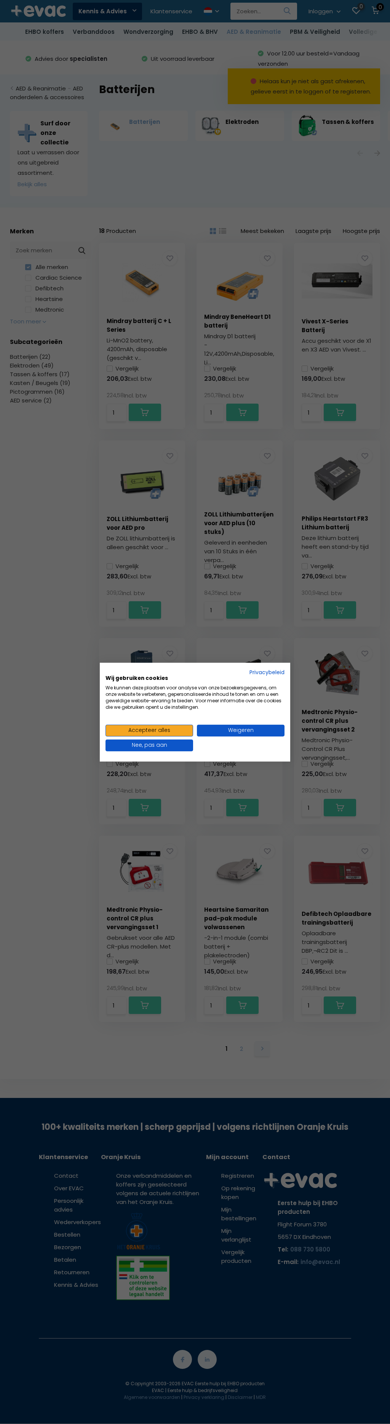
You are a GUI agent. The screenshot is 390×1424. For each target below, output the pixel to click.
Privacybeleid (267, 672)
